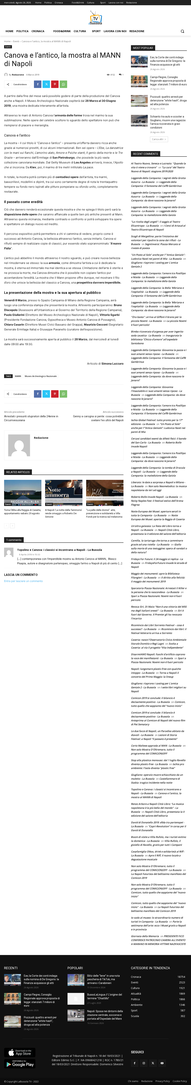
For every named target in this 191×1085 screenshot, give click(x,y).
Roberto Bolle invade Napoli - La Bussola (154, 497)
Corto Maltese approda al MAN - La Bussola (156, 745)
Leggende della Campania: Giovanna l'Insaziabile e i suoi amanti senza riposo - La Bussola (156, 391)
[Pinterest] (55, 84)
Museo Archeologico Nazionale (41, 376)
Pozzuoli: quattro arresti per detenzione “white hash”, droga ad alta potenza (168, 100)
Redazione (18, 74)
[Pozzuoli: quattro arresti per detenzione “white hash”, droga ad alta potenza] (139, 101)
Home (7, 41)
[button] (182, 31)
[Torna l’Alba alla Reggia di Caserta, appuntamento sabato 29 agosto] (22, 493)
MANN (18, 376)
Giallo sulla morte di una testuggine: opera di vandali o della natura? (159, 548)
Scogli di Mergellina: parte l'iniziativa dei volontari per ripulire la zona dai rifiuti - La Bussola (156, 240)
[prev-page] (6, 525)
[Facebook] (37, 84)
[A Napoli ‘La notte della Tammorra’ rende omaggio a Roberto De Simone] (63, 493)
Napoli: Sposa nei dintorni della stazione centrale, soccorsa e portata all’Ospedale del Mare (105, 1015)
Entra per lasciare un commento (23, 581)
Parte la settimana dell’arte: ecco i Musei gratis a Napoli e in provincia (158, 925)
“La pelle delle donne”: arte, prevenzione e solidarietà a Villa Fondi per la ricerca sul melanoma (104, 513)
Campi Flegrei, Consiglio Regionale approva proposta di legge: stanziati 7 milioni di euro (168, 81)
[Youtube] (162, 1063)
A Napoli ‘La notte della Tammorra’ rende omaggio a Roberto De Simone (63, 513)
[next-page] (12, 525)
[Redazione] (6, 75)
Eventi (16, 41)
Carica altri (157, 139)
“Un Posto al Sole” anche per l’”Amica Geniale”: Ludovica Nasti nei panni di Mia (158, 428)
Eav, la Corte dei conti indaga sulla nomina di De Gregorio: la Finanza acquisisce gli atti (167, 61)
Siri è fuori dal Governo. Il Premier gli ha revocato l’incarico (157, 614)
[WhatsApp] (63, 84)
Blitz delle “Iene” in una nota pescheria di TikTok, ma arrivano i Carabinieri (103, 979)
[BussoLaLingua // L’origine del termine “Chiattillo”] (76, 999)
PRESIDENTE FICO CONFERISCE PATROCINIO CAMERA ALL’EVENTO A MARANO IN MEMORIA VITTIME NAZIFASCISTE (158, 940)
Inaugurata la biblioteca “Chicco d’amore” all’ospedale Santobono (156, 339)
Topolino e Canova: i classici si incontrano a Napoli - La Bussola (59, 550)
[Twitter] (46, 84)
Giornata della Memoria (145, 936)
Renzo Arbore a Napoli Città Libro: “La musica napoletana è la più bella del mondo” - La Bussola (157, 807)
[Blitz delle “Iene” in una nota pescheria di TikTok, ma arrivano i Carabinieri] (76, 980)
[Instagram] (143, 1063)
